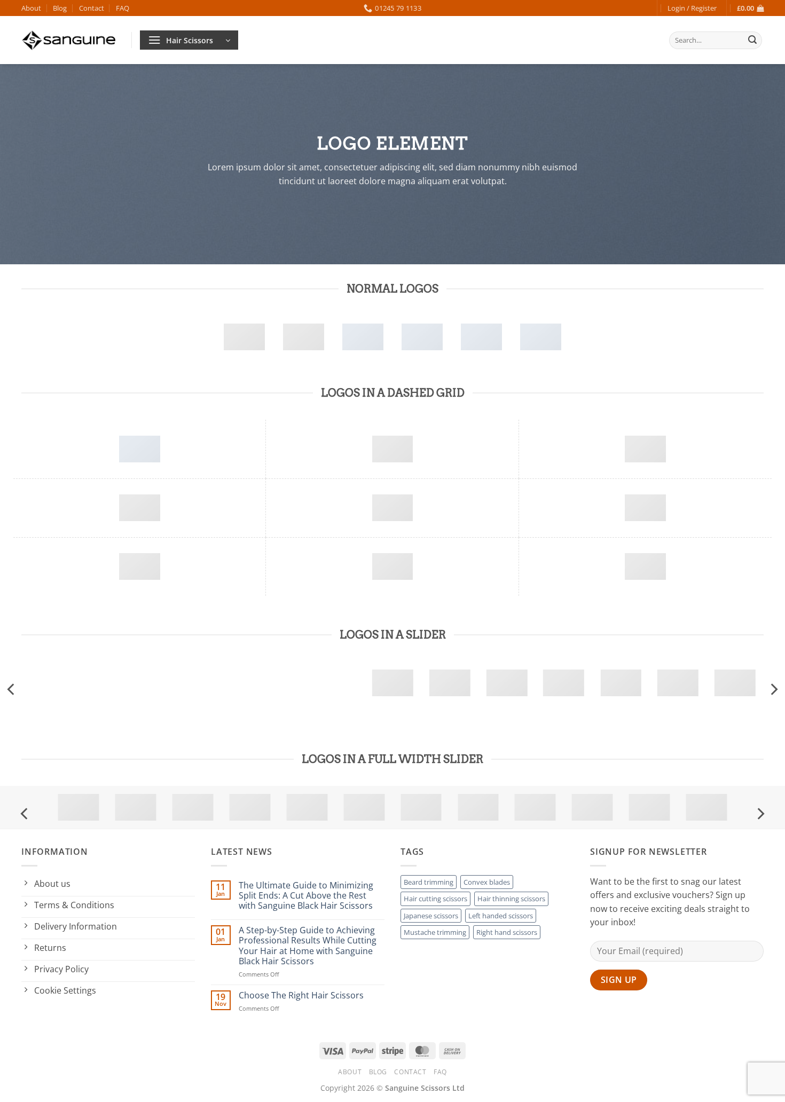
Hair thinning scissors (511, 898)
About (31, 8)
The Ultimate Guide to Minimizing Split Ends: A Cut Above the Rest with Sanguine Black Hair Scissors (306, 895)
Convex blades (487, 882)
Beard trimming (428, 882)
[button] (692, 8)
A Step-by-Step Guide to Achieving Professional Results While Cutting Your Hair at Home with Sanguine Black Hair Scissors (307, 945)
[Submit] (752, 41)
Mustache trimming (435, 932)
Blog (60, 8)
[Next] (773, 689)
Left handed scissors (500, 915)
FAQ (122, 8)
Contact (91, 8)
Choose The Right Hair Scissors (301, 995)
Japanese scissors (431, 915)
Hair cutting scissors (435, 898)
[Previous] (11, 689)
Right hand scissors (506, 932)
